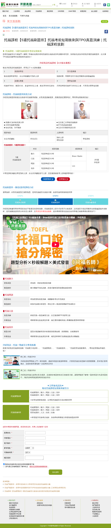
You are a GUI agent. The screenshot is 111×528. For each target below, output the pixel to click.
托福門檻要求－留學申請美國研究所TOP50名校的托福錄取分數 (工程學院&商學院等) (35, 488)
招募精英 (68, 503)
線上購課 (94, 11)
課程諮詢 (74, 5)
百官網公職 (96, 509)
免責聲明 (12, 507)
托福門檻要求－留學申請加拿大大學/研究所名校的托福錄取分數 (28, 484)
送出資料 (55, 472)
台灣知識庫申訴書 (15, 512)
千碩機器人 (96, 514)
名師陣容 (105, 11)
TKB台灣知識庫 (70, 505)
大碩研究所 (96, 507)
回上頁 (104, 21)
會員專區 (97, 5)
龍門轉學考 (96, 505)
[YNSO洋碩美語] (26, 4)
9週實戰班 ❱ (48, 179)
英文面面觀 (13, 16)
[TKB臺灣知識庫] (9, 5)
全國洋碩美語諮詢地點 (44, 505)
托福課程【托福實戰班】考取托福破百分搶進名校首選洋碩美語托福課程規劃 (32, 491)
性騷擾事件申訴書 (15, 514)
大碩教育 (95, 516)
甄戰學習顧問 (96, 512)
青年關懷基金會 (70, 507)
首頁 (4, 16)
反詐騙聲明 (86, 5)
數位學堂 (95, 503)
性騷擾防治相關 (14, 509)
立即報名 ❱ (63, 179)
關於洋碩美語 (13, 503)
